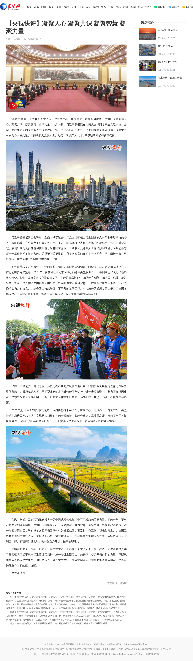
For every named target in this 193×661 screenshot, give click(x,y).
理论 (133, 6)
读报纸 (161, 7)
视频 (66, 6)
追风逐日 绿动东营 (168, 30)
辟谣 (140, 6)
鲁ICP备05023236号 (31, 649)
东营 (59, 6)
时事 (44, 6)
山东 (81, 6)
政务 (51, 6)
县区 (103, 6)
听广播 (189, 7)
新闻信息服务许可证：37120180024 (113, 649)
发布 (118, 6)
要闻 (36, 6)
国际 (96, 6)
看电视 (175, 7)
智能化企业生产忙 (167, 62)
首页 (29, 6)
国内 (88, 6)
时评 (125, 6)
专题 (111, 6)
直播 (73, 6)
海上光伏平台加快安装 (170, 77)
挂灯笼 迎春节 (165, 46)
